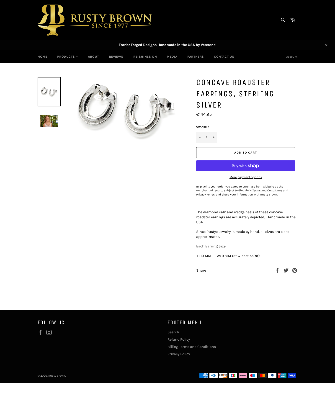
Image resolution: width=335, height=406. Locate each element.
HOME (42, 57)
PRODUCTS (66, 57)
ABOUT (93, 57)
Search (173, 332)
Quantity (202, 126)
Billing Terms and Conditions (192, 346)
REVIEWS (116, 57)
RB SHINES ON (145, 57)
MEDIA (172, 57)
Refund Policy (179, 339)
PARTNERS (195, 57)
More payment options (245, 177)
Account (291, 56)
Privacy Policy (179, 354)
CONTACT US (224, 57)
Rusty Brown (56, 375)
